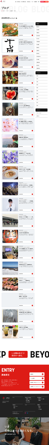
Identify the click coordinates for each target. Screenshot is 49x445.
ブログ (32, 1)
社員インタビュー (16, 406)
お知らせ (25, 247)
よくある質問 (32, 378)
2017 (37, 102)
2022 (37, 87)
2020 (37, 93)
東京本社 (25, 72)
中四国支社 (25, 199)
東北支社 (38, 65)
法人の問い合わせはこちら (16, 413)
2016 (37, 105)
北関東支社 (38, 62)
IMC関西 (25, 88)
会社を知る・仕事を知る (28, 397)
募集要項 (31, 374)
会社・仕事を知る (17, 1)
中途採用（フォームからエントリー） (36, 386)
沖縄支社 (38, 32)
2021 (37, 90)
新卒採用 (42, 1)
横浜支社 (38, 26)
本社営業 (38, 29)
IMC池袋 (38, 59)
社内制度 (39, 400)
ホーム (13, 397)
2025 (37, 78)
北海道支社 (25, 263)
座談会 (14, 407)
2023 (37, 84)
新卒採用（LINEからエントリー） (35, 382)
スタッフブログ (21, 40)
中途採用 (46, 1)
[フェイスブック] (27, 412)
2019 (37, 96)
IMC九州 (25, 56)
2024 (37, 81)
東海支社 (25, 104)
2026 (37, 75)
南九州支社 (38, 35)
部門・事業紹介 (28, 400)
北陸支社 (38, 50)
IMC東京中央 (25, 40)
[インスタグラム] (25, 412)
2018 (37, 99)
